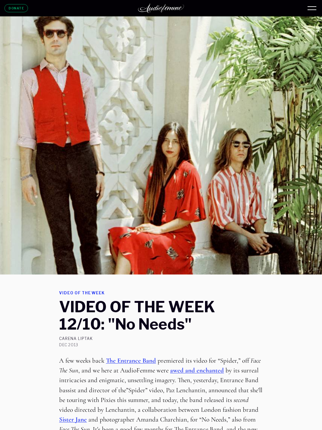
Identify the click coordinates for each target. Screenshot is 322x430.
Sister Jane (73, 419)
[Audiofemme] (161, 8)
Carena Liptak (75, 339)
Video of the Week (82, 293)
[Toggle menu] (312, 8)
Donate (16, 8)
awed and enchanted (197, 370)
